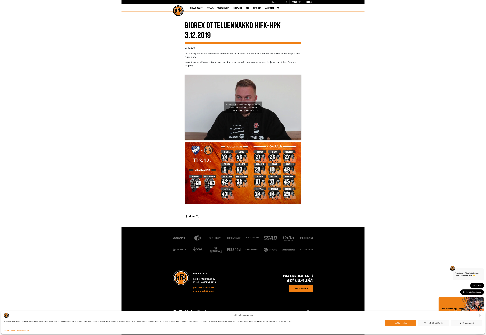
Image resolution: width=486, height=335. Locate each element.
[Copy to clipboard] (197, 216)
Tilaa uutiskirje (301, 288)
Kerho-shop (269, 7)
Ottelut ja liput (196, 7)
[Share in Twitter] (189, 216)
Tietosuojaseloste (22, 330)
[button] (481, 315)
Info (247, 7)
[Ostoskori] (278, 8)
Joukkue (210, 7)
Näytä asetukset (466, 323)
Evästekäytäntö (9, 330)
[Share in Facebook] (186, 216)
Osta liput (296, 2)
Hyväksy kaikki (400, 323)
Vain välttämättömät (433, 323)
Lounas (309, 2)
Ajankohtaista (223, 7)
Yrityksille (237, 7)
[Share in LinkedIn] (194, 216)
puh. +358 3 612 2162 (204, 287)
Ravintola (257, 7)
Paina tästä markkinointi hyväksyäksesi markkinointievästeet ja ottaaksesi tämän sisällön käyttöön (243, 107)
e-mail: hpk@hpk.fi (203, 291)
